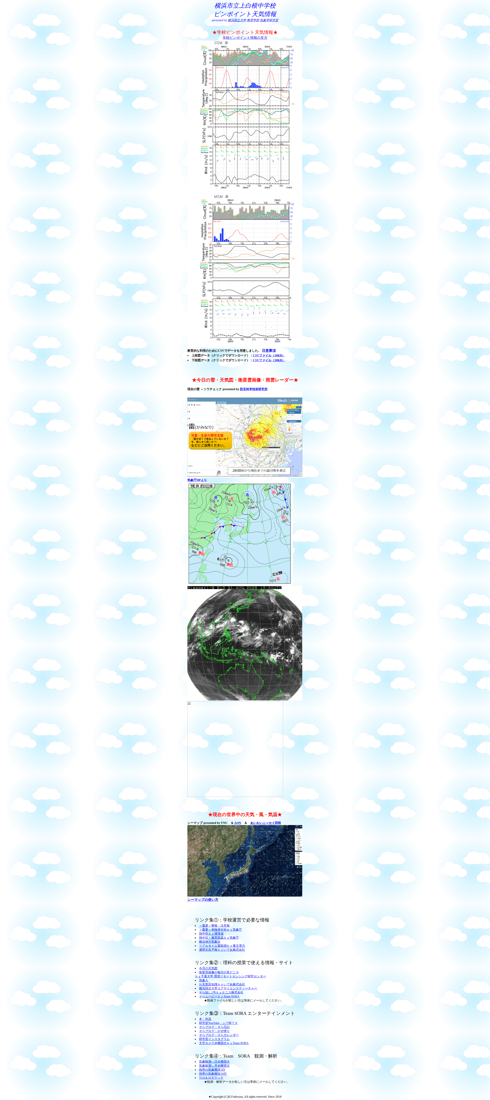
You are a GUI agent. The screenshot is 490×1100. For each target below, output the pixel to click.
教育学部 (253, 20)
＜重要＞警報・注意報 (214, 925)
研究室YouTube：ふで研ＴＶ (218, 1023)
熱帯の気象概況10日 (213, 1073)
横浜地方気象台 (209, 941)
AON (237, 822)
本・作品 (205, 1019)
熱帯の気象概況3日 (212, 1069)
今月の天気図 (208, 968)
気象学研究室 (269, 20)
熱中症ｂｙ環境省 (211, 933)
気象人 (203, 980)
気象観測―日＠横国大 (214, 1061)
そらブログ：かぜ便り (214, 1031)
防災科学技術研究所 (254, 389)
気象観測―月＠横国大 (214, 1065)
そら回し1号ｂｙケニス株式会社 (221, 992)
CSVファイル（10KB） (269, 355)
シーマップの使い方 (202, 900)
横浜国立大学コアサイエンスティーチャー (228, 988)
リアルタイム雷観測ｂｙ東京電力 (222, 945)
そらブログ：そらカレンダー (219, 1035)
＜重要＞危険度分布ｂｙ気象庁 (220, 929)
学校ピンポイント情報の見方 (245, 38)
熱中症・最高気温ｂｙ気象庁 (219, 937)
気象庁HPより (197, 480)
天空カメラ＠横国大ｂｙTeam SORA (224, 1043)
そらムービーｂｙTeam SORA (219, 996)
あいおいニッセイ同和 (265, 822)
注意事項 (269, 350)
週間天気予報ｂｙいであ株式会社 (222, 949)
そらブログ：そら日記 (214, 1027)
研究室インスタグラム (214, 1039)
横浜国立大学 (237, 20)
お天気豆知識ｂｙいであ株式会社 (222, 984)
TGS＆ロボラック (211, 1077)
